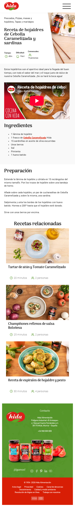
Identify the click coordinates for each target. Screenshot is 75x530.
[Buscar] (56, 6)
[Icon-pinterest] (41, 471)
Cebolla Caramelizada (34, 137)
